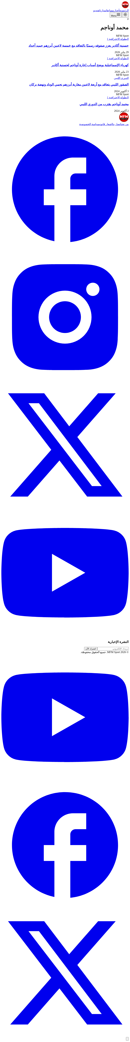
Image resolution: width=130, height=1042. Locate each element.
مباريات (102, 10)
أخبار (116, 10)
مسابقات (110, 10)
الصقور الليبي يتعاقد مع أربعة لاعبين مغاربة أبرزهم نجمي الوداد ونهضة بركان (79, 84)
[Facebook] (65, 252)
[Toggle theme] (125, 15)
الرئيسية (124, 10)
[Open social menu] (127, 1039)
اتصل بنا (116, 124)
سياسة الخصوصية (89, 124)
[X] (65, 507)
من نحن (125, 124)
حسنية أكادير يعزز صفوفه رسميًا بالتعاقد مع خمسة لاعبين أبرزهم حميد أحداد (79, 45)
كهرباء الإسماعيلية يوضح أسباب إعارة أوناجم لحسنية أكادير (90, 65)
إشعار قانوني (105, 124)
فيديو (96, 10)
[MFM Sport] (125, 7)
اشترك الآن (90, 648)
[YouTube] (65, 635)
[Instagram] (65, 379)
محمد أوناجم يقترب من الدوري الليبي (104, 104)
